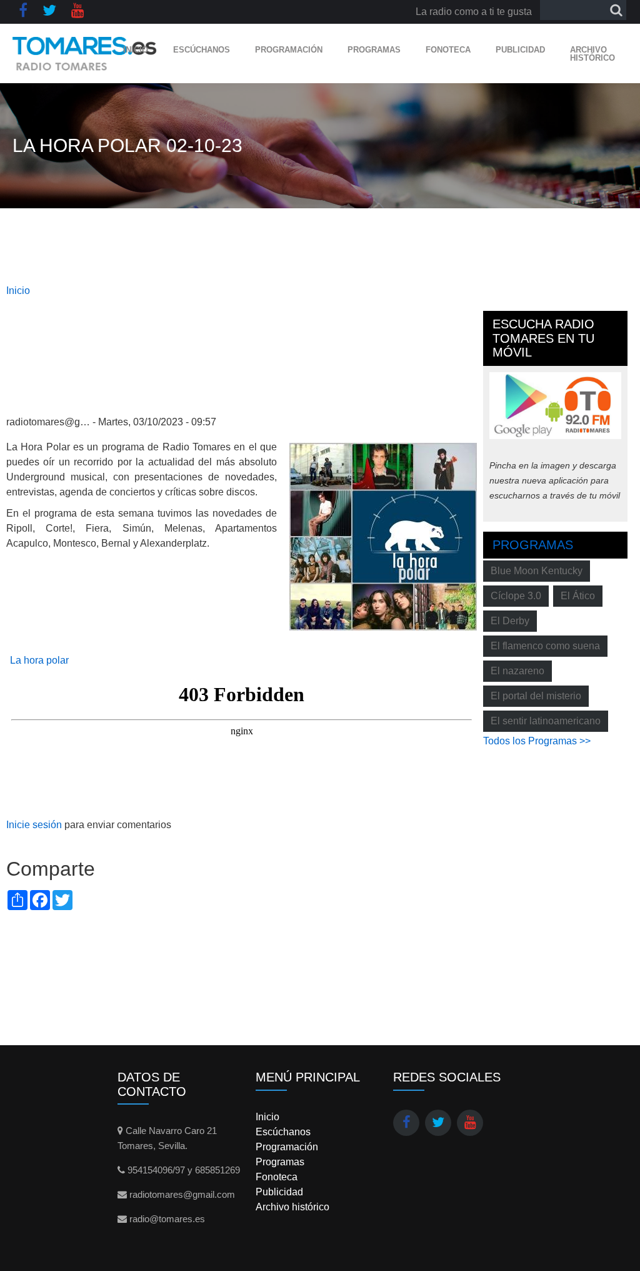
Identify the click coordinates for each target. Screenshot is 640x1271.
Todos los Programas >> (537, 741)
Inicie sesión (34, 824)
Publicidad (520, 49)
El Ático (578, 595)
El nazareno (517, 671)
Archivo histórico (592, 54)
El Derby (510, 620)
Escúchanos (201, 49)
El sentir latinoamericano (546, 721)
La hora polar (39, 660)
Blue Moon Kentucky (536, 570)
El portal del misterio (536, 696)
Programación (288, 49)
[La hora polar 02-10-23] (383, 535)
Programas (374, 49)
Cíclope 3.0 (516, 595)
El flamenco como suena (545, 646)
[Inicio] (84, 53)
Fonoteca (448, 49)
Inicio (135, 49)
